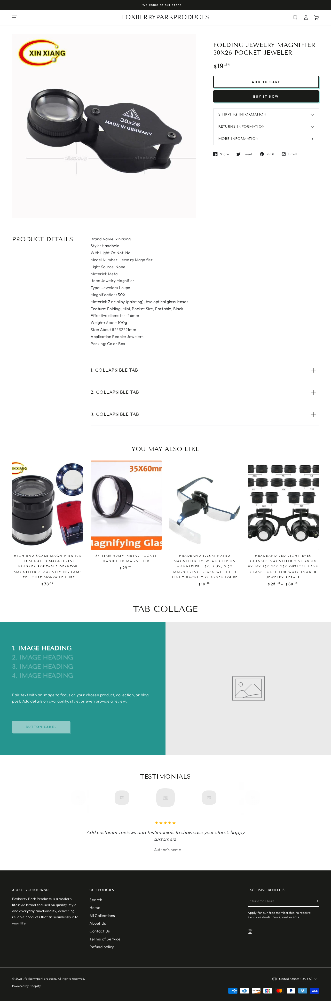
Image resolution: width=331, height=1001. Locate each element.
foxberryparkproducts (40, 978)
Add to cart (266, 82)
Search (95, 899)
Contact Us (99, 931)
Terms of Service (105, 939)
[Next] (251, 797)
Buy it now (266, 96)
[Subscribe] (317, 901)
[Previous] (80, 797)
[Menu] (14, 17)
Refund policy (101, 946)
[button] (295, 17)
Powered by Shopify (26, 986)
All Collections (102, 915)
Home (94, 907)
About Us (97, 923)
